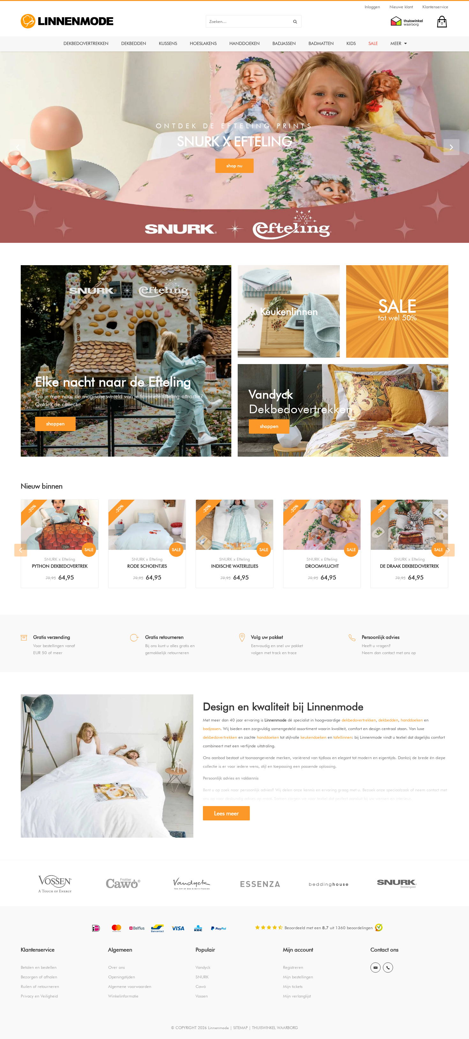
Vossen (202, 995)
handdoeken (412, 719)
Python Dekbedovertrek (59, 566)
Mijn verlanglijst (297, 995)
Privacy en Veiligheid (39, 995)
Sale (373, 43)
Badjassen (284, 43)
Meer (397, 43)
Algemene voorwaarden (129, 986)
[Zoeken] (295, 21)
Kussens (168, 43)
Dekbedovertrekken (85, 43)
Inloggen (372, 6)
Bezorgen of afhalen (39, 976)
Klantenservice (435, 6)
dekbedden (388, 719)
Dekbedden (133, 43)
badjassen (211, 728)
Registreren (293, 967)
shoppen (55, 424)
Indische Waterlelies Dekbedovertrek (234, 567)
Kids (351, 43)
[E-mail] (375, 967)
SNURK (202, 976)
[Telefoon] (388, 967)
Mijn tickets (292, 986)
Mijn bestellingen (298, 976)
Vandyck (203, 967)
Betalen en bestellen (38, 967)
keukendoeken (313, 737)
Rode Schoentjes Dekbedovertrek (147, 567)
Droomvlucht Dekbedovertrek (322, 567)
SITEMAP (240, 1027)
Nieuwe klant (401, 6)
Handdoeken (244, 43)
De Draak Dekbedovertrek (409, 566)
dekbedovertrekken (359, 719)
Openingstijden (121, 976)
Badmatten (321, 43)
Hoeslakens (203, 43)
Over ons (116, 967)
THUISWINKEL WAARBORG (275, 1027)
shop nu (234, 165)
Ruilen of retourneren (40, 986)
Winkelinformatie (123, 995)
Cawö (201, 986)
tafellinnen (342, 737)
